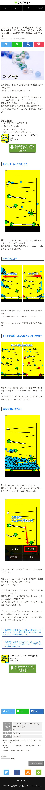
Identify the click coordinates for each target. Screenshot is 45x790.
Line (17, 46)
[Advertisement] (22, 18)
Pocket (39, 46)
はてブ (28, 46)
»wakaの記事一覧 (36, 763)
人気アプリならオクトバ (19, 786)
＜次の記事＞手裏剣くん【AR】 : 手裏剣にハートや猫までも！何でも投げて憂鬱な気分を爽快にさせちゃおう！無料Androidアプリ (22, 632)
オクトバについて (22, 781)
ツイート (6, 46)
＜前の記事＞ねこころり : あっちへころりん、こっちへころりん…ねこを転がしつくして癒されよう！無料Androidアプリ (22, 644)
